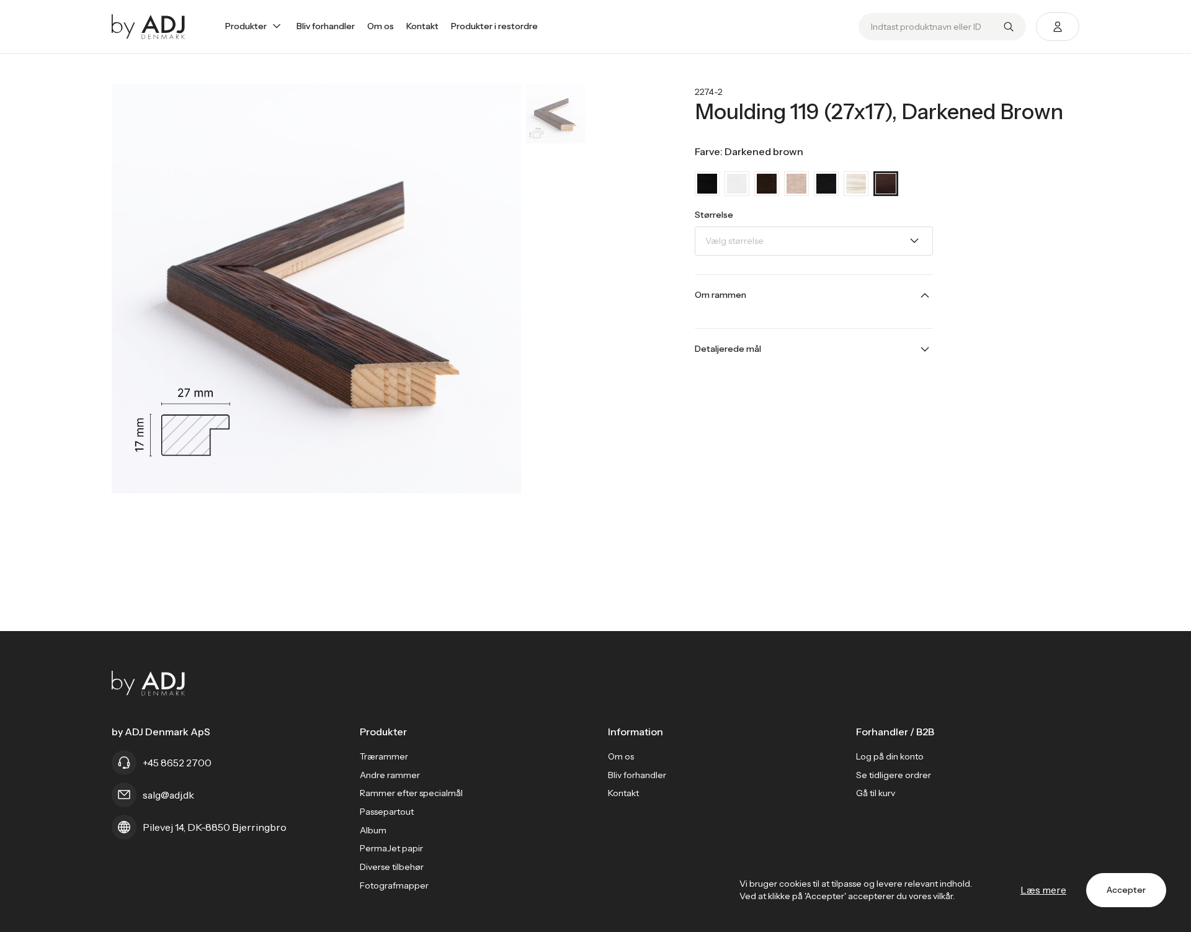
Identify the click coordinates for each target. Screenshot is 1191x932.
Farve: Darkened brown (749, 151)
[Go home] (148, 26)
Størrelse (714, 214)
